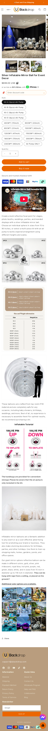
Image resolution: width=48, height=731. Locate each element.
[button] (39, 9)
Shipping (6, 681)
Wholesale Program (32, 685)
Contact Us (28, 681)
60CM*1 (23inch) (32, 123)
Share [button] (6, 638)
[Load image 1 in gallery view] (11, 66)
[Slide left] (2, 66)
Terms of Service (9, 697)
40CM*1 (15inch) (11, 123)
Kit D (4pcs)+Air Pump (14, 118)
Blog (26, 697)
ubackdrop (27, 722)
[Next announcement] (43, 2)
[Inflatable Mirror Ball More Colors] (24, 631)
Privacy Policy (8, 693)
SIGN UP (21, 714)
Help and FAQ (30, 689)
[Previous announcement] (4, 2)
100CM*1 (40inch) (33, 128)
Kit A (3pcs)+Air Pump (14, 102)
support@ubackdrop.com (14, 662)
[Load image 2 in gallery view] (24, 66)
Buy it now (24, 168)
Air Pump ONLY (33, 144)
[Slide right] (45, 66)
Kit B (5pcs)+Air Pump (14, 107)
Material (5, 677)
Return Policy (7, 689)
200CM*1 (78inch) (34, 139)
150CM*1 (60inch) (34, 133)
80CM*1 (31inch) (11, 128)
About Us (28, 677)
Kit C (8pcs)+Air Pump (14, 113)
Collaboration (29, 693)
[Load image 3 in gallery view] (36, 66)
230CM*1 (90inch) (12, 144)
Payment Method (9, 685)
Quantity (5, 149)
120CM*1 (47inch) (12, 133)
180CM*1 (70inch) (12, 139)
